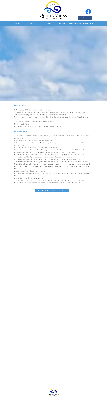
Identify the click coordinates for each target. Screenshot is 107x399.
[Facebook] (88, 11)
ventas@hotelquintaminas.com (32, 157)
